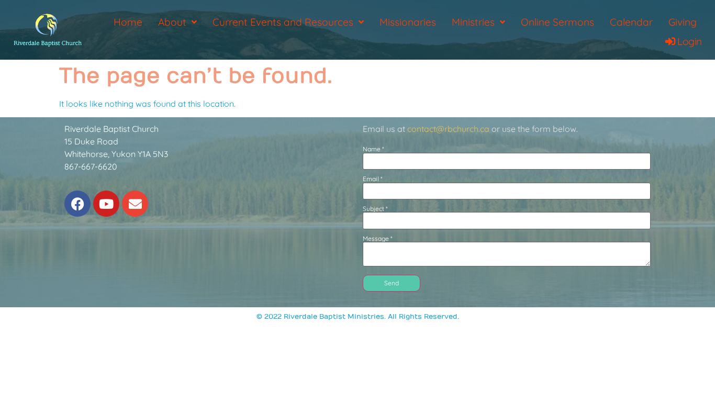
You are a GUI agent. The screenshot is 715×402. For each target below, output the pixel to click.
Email (373, 179)
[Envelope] (135, 204)
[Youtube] (106, 204)
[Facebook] (77, 204)
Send (391, 283)
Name (373, 149)
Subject (375, 209)
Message (378, 239)
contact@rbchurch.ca (448, 129)
